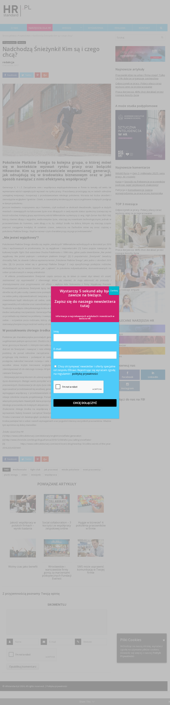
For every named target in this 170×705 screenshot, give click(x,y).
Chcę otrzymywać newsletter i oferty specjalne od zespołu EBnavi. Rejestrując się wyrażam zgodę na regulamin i (84, 370)
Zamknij (114, 290)
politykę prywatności (85, 374)
